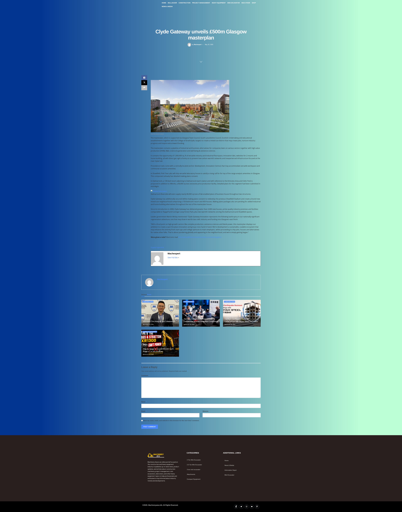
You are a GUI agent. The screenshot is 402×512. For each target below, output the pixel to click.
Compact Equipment (150, 331)
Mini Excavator (233, 3)
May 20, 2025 (209, 44)
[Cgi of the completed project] (190, 106)
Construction (184, 3)
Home (164, 3)
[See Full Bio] (178, 257)
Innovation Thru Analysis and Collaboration (159, 321)
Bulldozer (172, 3)
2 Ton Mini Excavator (194, 460)
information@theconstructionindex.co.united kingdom (199, 237)
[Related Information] (159, 191)
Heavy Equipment (219, 3)
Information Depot (230, 470)
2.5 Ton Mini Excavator (194, 465)
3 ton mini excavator (193, 469)
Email (144, 411)
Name (144, 402)
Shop (254, 3)
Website (205, 411)
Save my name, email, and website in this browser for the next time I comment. (171, 420)
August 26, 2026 (149, 324)
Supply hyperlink (157, 247)
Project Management (201, 3)
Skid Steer (245, 3)
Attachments (191, 474)
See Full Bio (173, 258)
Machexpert (197, 44)
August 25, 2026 (230, 324)
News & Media (167, 6)
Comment (145, 375)
